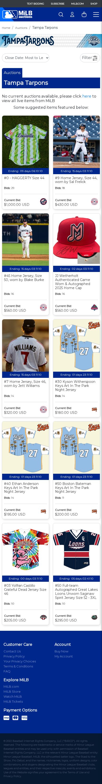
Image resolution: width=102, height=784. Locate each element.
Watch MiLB (13, 696)
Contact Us (12, 651)
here (86, 96)
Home (6, 28)
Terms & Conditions (18, 666)
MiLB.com (77, 3)
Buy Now (61, 651)
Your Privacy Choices (20, 661)
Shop (93, 3)
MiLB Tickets (13, 701)
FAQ (7, 671)
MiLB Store (12, 691)
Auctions (21, 28)
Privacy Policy (14, 656)
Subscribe (58, 3)
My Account (64, 656)
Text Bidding (35, 3)
